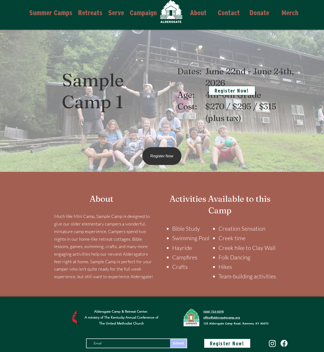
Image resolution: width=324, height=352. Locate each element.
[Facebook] (284, 343)
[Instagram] (272, 343)
